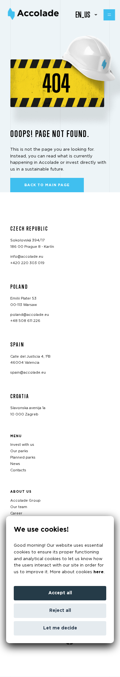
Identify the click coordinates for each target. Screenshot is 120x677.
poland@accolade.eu (29, 314)
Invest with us (22, 445)
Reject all (60, 610)
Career (16, 513)
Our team (18, 507)
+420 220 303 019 (27, 263)
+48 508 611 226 (25, 321)
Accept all (60, 593)
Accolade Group (25, 500)
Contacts (18, 470)
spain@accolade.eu (28, 372)
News (15, 464)
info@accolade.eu (26, 256)
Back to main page (47, 185)
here (98, 572)
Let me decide (60, 628)
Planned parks (23, 457)
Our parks (19, 451)
